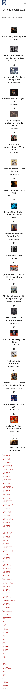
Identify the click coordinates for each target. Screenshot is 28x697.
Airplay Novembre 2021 (7, 532)
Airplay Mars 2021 (6, 540)
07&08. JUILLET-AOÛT (7, 617)
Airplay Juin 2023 (6, 505)
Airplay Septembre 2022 (8, 519)
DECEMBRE (5, 628)
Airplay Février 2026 (7, 461)
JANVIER (4, 625)
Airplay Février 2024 (7, 494)
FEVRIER (4, 624)
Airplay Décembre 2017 (7, 594)
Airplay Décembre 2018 (7, 579)
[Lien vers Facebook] (25, 695)
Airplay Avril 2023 (6, 508)
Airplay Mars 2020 (6, 557)
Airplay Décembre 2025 (7, 465)
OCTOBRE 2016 (6, 614)
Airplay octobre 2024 (7, 486)
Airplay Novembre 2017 (7, 596)
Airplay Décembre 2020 (7, 546)
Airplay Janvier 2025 (7, 479)
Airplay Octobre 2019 (7, 565)
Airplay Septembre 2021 (8, 535)
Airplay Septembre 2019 (8, 567)
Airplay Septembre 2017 (8, 599)
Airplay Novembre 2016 (7, 613)
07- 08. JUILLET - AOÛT (7, 668)
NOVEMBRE (5, 629)
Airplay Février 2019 (7, 575)
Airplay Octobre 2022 (7, 518)
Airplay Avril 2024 (6, 491)
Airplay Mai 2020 (6, 554)
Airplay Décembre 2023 (7, 500)
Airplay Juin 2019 (6, 569)
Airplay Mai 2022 (6, 522)
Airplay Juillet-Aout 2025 (7, 470)
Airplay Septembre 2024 (8, 487)
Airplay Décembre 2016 (7, 611)
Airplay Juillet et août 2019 (8, 568)
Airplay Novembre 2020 (7, 547)
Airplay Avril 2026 (6, 458)
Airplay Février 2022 (7, 526)
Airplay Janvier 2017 (7, 608)
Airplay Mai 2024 (6, 490)
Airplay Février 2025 (7, 477)
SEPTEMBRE (5, 632)
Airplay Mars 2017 (6, 606)
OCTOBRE (5, 631)
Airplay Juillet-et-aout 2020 (8, 551)
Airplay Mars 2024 (6, 493)
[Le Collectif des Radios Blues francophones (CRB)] (11, 2)
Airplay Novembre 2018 (7, 581)
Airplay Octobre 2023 (7, 503)
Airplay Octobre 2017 (7, 597)
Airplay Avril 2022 (6, 523)
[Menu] (24, 2)
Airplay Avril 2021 (6, 539)
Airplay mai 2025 (6, 473)
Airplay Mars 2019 (6, 574)
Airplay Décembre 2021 (7, 530)
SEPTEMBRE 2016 (6, 615)
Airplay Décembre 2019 (7, 562)
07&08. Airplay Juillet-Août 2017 (9, 600)
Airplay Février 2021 (7, 542)
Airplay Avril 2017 (6, 604)
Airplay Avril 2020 (6, 555)
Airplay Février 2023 (7, 511)
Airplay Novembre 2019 (7, 564)
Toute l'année (6, 661)
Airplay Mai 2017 (6, 603)
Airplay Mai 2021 (6, 537)
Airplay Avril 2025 (6, 475)
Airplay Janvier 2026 (7, 462)
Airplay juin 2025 (6, 472)
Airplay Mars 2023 (6, 509)
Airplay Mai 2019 (6, 571)
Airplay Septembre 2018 (8, 583)
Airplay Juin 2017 (6, 601)
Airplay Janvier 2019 (7, 576)
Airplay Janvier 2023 (7, 512)
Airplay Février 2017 (7, 607)
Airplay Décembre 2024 (7, 483)
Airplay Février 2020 (7, 558)
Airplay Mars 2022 (6, 525)
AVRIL (4, 621)
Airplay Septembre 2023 (8, 504)
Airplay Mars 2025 (6, 476)
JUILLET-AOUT (5, 634)
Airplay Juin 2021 (6, 536)
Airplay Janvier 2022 (7, 528)
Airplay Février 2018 (7, 590)
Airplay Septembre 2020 (8, 550)
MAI (4, 620)
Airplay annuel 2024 (7, 482)
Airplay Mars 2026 (6, 459)
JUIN (4, 618)
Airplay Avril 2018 (6, 588)
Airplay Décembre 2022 (7, 515)
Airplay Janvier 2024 (7, 496)
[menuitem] (24, 2)
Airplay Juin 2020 (6, 553)
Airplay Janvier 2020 (7, 560)
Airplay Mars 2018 (6, 589)
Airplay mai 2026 (6, 457)
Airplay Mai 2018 (6, 586)
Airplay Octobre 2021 (7, 533)
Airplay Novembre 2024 (7, 484)
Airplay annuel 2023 (7, 498)
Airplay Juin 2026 (6, 455)
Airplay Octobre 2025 (7, 468)
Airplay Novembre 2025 (7, 466)
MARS (4, 622)
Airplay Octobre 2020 (7, 548)
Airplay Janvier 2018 (7, 592)
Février (4, 675)
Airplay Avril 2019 (6, 572)
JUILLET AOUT (5, 650)
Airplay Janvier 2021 (7, 543)
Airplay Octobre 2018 (7, 582)
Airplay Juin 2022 (6, 521)
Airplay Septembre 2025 (8, 469)
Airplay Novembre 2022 (7, 516)
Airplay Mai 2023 (6, 507)
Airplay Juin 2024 (6, 489)
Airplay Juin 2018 (6, 585)
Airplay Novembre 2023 (7, 501)
